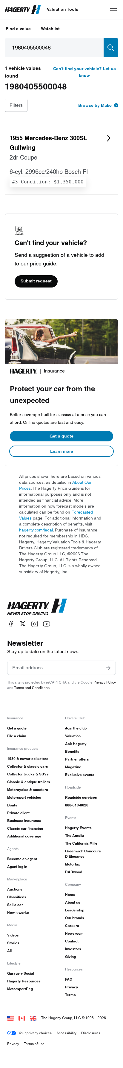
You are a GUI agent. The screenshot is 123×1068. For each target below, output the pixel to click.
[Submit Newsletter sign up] (108, 668)
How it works (18, 912)
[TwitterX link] (23, 624)
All (9, 951)
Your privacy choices (35, 1033)
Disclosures (90, 1033)
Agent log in (17, 866)
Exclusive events (79, 775)
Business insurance (24, 821)
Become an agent (22, 859)
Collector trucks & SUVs (28, 774)
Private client (18, 813)
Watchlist (50, 28)
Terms (70, 995)
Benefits (72, 751)
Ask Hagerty (76, 744)
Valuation (73, 736)
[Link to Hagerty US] (10, 1018)
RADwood (73, 872)
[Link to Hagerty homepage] (37, 607)
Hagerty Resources (24, 981)
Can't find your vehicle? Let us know (84, 72)
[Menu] (113, 9)
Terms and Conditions (32, 688)
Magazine (73, 767)
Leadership (74, 910)
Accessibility (66, 1033)
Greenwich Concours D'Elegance (83, 853)
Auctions (14, 889)
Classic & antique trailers (28, 782)
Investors (73, 949)
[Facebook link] (11, 624)
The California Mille (81, 843)
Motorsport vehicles (24, 797)
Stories (13, 943)
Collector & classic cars (27, 766)
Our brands (74, 918)
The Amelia (74, 835)
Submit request (36, 281)
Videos (13, 935)
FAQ (68, 979)
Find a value (18, 28)
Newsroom (74, 933)
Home (70, 895)
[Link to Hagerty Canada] (22, 1018)
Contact (72, 941)
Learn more (61, 451)
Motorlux (72, 864)
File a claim (16, 736)
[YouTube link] (47, 624)
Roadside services (81, 797)
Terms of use (34, 1044)
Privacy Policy (104, 682)
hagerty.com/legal (36, 530)
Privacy (71, 987)
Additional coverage (24, 836)
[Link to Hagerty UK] (33, 1018)
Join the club (76, 728)
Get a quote (61, 436)
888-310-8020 (76, 805)
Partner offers (77, 759)
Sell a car (15, 905)
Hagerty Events (78, 828)
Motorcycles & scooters (27, 790)
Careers (72, 926)
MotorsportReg (20, 989)
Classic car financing (25, 828)
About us (72, 902)
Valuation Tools (62, 9)
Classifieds (16, 897)
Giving (70, 957)
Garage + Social (20, 973)
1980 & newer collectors (27, 759)
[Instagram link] (35, 624)
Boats (12, 805)
